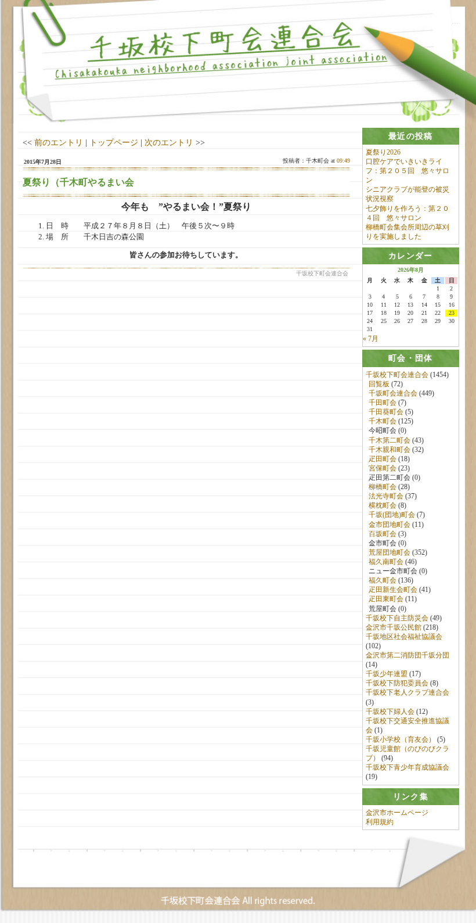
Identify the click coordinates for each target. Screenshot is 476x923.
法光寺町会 (386, 496)
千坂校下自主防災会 (397, 618)
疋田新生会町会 (393, 589)
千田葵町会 (386, 411)
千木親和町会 (389, 449)
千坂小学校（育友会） (400, 739)
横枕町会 (382, 505)
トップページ (113, 142)
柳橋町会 (382, 486)
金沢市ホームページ (397, 812)
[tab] (411, 136)
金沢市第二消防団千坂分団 (407, 655)
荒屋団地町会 (389, 552)
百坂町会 (382, 533)
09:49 (343, 160)
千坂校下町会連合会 (397, 374)
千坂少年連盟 (387, 673)
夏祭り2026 (383, 152)
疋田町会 (382, 458)
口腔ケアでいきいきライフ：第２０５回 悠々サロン (407, 171)
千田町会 (382, 402)
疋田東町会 (386, 598)
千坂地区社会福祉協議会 (404, 636)
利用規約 (380, 821)
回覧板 (379, 383)
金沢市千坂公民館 (393, 627)
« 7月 (370, 338)
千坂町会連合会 (393, 393)
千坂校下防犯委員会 (397, 683)
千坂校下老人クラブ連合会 (407, 692)
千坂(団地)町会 (392, 514)
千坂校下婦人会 (390, 711)
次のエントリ (169, 142)
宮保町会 (382, 468)
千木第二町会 (389, 440)
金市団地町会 (389, 524)
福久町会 (382, 580)
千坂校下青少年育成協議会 (407, 767)
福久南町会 (386, 561)
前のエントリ (58, 142)
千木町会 (382, 421)
